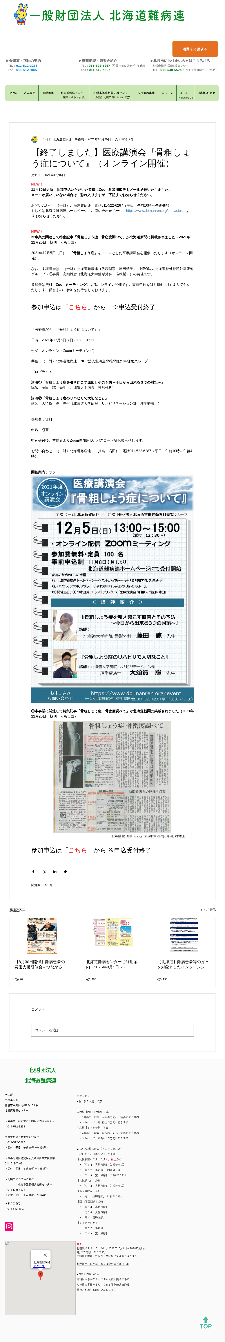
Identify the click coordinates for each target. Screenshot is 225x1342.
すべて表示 (208, 909)
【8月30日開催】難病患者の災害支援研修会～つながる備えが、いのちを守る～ (40, 965)
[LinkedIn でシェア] (55, 871)
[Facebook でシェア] (33, 871)
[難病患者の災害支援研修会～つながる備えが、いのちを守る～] (41, 936)
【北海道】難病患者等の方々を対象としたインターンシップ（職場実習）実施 (183, 965)
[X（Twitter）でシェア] (44, 871)
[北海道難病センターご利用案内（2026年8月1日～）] (112, 936)
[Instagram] (9, 1226)
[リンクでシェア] (66, 871)
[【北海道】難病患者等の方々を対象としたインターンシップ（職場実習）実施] (184, 936)
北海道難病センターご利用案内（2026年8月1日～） (112, 964)
